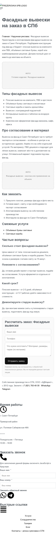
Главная (6, 36)
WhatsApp (45, 385)
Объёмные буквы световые (19, 230)
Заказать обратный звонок (13, 490)
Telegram (6, 389)
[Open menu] (1, 8)
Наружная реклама (20, 36)
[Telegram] (10, 495)
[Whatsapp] (3, 495)
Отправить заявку (16, 360)
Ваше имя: (5, 470)
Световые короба (14, 233)
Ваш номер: (6, 479)
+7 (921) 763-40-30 (30, 385)
